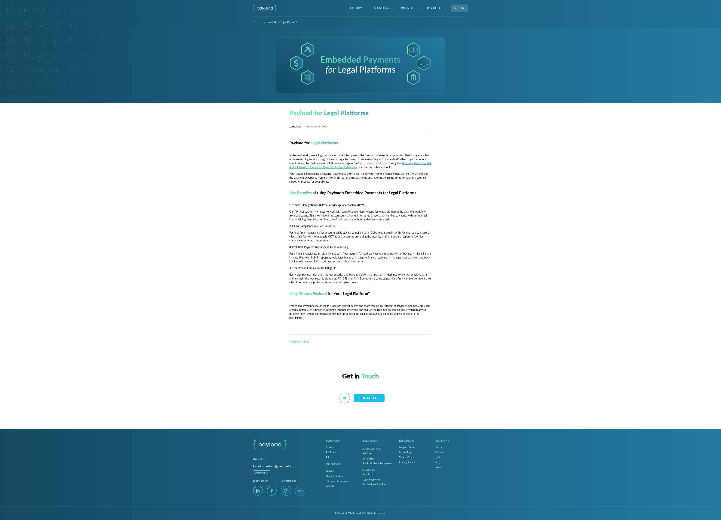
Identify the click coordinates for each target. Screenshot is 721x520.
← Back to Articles (299, 342)
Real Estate (368, 475)
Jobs (438, 457)
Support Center (407, 448)
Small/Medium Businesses (377, 463)
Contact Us (369, 398)
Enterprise (368, 459)
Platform (367, 454)
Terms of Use (406, 457)
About (438, 448)
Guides (330, 471)
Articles (257, 22)
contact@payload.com (279, 466)
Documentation (334, 476)
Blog (437, 463)
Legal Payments (371, 480)
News (438, 467)
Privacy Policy (407, 463)
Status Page (405, 452)
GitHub (330, 486)
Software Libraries (336, 481)
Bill (328, 457)
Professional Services (374, 484)
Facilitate (331, 452)
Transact (331, 448)
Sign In (459, 8)
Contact (439, 452)
